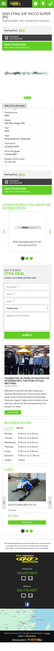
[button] (4, 232)
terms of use (30, 636)
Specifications (14, 105)
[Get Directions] (43, 3)
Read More (12, 412)
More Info (27, 522)
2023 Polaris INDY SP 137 (22, 505)
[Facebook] (27, 604)
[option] (27, 231)
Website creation (18, 640)
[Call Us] (50, 3)
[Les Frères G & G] (19, 3)
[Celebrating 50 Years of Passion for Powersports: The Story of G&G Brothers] (27, 360)
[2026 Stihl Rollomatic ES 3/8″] (27, 226)
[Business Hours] (35, 3)
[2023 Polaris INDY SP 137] (27, 487)
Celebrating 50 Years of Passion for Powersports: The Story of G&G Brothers (26, 381)
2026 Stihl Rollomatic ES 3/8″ (27, 242)
